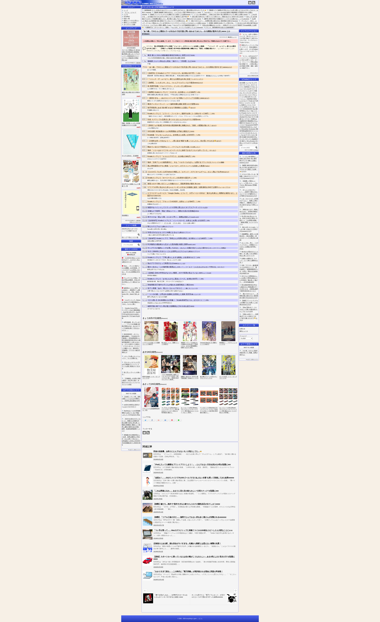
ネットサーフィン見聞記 (217, 248)
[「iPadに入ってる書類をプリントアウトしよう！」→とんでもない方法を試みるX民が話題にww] (147, 468)
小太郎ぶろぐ (195, 147)
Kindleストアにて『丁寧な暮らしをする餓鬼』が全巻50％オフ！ (172, 257)
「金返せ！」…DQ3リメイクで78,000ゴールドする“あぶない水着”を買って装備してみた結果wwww (193, 478)
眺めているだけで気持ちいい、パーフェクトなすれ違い (169, 147)
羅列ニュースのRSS (130, 22)
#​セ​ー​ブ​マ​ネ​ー (245, 119)
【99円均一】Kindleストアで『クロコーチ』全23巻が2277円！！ (173, 73)
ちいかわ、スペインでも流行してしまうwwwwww (187, 27)
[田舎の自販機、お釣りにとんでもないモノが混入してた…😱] (147, 455)
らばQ (205, 207)
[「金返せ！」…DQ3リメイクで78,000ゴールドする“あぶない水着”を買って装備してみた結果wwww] (147, 482)
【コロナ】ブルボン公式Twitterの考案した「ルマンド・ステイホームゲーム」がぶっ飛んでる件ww (186, 172)
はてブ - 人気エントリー (135, 449)
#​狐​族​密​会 (250, 121)
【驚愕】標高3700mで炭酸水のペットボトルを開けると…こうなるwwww (226, 19)
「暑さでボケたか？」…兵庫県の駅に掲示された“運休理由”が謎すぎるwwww (214, 21)
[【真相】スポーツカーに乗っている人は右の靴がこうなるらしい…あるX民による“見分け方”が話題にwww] (147, 561)
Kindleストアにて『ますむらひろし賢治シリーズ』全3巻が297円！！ (174, 279)
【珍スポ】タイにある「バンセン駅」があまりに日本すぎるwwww (249, 229)
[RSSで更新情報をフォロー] (253, 2)
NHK (192, 55)
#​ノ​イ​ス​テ (252, 113)
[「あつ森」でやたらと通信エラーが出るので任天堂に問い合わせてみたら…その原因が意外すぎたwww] (165, 420)
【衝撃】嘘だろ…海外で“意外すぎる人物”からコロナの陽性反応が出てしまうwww (186, 504)
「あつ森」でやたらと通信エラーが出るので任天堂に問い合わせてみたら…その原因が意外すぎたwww (187, 67)
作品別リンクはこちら (155, 303)
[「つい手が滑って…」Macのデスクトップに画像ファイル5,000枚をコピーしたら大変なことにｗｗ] (147, 534)
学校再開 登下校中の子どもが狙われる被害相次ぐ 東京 (169, 285)
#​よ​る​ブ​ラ (244, 135)
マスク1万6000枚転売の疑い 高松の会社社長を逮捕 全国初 (166, 58)
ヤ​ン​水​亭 (244, 107)
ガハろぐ (221, 267)
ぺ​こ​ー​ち (248, 83)
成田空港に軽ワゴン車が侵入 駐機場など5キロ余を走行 (169, 306)
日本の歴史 (151, 241)
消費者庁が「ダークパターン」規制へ (158, 27)
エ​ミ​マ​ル (244, 95)
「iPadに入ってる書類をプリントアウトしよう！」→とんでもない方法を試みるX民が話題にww (192, 464)
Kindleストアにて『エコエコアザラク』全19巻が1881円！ (170, 156)
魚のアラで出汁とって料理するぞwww (162, 263)
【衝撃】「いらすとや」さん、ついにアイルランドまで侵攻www (173, 83)
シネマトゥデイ (198, 79)
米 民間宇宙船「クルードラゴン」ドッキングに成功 (168, 86)
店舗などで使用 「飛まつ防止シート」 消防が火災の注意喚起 (171, 211)
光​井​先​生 (247, 87)
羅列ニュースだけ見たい (131, 20)
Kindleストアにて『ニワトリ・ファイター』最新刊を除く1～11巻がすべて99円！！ (180, 113)
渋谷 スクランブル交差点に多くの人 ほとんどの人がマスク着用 (172, 119)
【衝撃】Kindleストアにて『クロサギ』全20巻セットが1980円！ (172, 92)
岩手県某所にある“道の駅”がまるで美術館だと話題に (168, 108)
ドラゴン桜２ (177, 223)
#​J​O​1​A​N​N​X (250, 137)
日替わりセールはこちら (135, 222)
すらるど (213, 150)
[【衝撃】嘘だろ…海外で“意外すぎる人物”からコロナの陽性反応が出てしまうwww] (147, 508)
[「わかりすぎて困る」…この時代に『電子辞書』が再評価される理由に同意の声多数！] (147, 575)
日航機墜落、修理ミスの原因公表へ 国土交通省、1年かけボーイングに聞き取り (249, 236)
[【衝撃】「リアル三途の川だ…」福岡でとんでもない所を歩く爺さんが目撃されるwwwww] (147, 521)
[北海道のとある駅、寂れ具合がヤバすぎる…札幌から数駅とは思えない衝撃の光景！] (147, 547)
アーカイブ (243, 336)
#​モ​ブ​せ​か (248, 117)
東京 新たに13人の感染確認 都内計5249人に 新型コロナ (169, 55)
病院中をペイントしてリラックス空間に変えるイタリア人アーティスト (175, 207)
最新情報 (138, 62)
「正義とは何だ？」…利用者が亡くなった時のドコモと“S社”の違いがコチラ (249, 316)
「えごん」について (130, 12)
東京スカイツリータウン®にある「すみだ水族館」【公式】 (166, 190)
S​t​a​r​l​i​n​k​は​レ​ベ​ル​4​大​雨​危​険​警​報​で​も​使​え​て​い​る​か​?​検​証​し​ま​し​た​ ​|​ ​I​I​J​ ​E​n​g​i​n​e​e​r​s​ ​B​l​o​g (131, 413)
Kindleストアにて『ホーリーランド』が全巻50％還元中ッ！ (171, 178)
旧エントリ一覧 (133, 237)
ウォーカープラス (224, 187)
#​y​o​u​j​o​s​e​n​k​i (249, 125)
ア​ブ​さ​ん (253, 87)
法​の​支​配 (242, 83)
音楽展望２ (125, 215)
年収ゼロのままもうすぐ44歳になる (161, 232)
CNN (198, 184)
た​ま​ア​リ (251, 91)
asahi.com (195, 217)
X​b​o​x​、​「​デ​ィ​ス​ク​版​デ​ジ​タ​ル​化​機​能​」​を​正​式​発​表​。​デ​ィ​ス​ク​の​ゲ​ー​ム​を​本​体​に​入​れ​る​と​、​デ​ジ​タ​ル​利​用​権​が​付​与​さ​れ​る (131, 270)
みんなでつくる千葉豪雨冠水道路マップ (186, 25)
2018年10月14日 (158, 579)
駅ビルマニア (153, 226)
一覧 (128, 18)
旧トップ (124, 237)
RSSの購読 (252, 47)
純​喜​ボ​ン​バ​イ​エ (246, 105)
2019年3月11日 (158, 551)
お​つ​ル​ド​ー (244, 101)
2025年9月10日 (158, 472)
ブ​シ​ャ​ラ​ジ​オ (247, 93)
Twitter (207, 166)
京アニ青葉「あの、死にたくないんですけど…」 (166, 288)
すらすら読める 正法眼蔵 (130, 156)
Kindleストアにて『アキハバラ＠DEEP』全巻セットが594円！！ (173, 201)
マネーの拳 (186, 223)
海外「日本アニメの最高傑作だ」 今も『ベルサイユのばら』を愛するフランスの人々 (180, 162)
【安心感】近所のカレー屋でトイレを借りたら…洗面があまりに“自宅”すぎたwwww (217, 16)
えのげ (246, 162)
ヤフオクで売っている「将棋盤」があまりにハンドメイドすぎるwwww (249, 176)
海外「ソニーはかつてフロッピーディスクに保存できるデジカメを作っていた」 (178, 150)
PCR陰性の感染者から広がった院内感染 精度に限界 (168, 244)
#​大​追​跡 (243, 137)
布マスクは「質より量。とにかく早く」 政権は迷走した (169, 217)
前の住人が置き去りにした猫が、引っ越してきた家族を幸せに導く (249, 253)
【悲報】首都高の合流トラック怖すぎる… (221, 23)
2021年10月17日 (158, 525)
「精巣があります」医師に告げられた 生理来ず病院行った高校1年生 (249, 211)
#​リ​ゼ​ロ (248, 133)
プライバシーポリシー (254, 72)
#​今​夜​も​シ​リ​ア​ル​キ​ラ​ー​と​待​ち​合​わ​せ (249, 143)
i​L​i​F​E (248, 97)
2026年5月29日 (158, 567)
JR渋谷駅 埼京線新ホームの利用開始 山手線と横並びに (169, 131)
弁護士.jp (245, 273)
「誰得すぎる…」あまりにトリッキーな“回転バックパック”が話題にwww (176, 98)
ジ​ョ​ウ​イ (248, 103)
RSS (197, 211)
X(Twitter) (255, 49)
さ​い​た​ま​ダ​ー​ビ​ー (249, 89)
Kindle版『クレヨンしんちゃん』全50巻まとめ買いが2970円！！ (172, 135)
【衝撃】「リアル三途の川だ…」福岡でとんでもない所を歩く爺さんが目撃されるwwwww (189, 517)
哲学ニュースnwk (205, 273)
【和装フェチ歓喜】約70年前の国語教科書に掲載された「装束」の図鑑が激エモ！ (179, 125)
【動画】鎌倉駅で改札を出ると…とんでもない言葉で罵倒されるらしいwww (177, 12)
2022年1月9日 (157, 499)
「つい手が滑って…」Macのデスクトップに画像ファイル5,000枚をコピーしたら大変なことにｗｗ (193, 530)
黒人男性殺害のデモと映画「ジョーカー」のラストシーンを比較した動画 (176, 166)
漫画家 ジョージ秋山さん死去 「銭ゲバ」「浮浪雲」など (170, 61)
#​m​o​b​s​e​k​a (252, 129)
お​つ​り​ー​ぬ (250, 107)
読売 (252, 282)
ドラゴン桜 (167, 223)
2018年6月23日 (158, 459)
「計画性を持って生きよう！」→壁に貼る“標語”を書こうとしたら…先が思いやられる (181, 141)
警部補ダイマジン (211, 75)
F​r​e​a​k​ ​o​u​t (252, 101)
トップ (126, 10)
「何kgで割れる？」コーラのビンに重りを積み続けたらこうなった (249, 309)
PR (199, 73)
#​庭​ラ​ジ (244, 141)
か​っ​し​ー (244, 99)
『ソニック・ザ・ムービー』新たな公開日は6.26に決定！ (170, 79)
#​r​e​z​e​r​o (248, 123)
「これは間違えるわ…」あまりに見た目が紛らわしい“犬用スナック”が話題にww (186, 491)
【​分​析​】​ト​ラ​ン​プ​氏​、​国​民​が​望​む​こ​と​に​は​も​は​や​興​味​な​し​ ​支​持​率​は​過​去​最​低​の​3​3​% (131, 399)
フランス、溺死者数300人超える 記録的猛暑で (219, 27)
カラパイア (250, 255)
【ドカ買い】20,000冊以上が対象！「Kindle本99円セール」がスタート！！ (177, 300)
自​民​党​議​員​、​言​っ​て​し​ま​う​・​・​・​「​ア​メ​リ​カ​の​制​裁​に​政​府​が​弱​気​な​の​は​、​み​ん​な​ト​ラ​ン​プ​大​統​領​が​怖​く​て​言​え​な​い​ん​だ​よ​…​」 (131, 326)
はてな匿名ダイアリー (166, 226)
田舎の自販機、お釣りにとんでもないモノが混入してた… (176, 451)
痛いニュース (196, 294)
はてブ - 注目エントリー (252, 359)
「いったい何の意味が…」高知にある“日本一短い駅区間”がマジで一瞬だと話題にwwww (220, 14)
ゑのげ (229, 67)
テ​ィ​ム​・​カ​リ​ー (250, 85)
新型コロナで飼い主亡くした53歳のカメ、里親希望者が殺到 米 (172, 184)
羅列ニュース (233, 37)
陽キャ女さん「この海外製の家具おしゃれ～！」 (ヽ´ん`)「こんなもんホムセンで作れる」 (183, 267)
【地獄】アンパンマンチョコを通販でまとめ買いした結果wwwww (169, 14)
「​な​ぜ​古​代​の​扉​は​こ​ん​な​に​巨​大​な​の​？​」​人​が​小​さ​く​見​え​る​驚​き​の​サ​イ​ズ (131, 260)
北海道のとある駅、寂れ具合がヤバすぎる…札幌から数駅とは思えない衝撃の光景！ (187, 543)
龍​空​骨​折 (250, 99)
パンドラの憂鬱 (219, 162)
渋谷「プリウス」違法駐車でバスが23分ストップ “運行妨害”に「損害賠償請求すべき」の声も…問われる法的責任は (249, 269)
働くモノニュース (191, 288)
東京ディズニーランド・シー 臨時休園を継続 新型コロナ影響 (171, 104)
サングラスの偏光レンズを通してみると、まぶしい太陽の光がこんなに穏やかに (178, 248)
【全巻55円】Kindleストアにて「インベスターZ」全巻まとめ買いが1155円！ (177, 220)
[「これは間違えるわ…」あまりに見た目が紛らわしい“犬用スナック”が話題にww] (147, 495)
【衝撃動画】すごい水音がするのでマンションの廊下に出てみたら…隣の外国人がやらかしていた (174, 10)
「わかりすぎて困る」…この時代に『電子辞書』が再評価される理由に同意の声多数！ (188, 571)
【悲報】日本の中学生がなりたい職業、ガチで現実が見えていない (173, 273)
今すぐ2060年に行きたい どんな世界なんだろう (166, 251)
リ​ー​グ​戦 (244, 97)
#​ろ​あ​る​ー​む (245, 113)
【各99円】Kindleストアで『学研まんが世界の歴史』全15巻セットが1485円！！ (178, 238)
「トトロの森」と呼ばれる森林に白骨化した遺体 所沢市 (169, 294)
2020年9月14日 (158, 512)
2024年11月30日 (158, 486)
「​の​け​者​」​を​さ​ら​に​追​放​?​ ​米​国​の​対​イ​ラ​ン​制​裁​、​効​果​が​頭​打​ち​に (249, 353)
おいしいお (181, 263)
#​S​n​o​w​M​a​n (244, 129)
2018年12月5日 (158, 538)
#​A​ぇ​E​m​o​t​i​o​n (251, 141)
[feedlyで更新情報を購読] (249, 2)
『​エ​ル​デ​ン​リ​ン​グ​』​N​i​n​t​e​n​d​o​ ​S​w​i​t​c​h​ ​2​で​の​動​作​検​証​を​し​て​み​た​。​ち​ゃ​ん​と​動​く (131, 302)
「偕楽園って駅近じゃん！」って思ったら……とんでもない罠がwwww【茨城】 (249, 183)
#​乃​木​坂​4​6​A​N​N (247, 109)
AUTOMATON (155, 195)
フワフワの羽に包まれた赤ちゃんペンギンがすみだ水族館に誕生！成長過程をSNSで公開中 (183, 187)
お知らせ (242, 328)
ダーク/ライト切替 (129, 24)
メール (126, 14)
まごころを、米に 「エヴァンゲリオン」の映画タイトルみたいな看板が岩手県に (249, 245)
